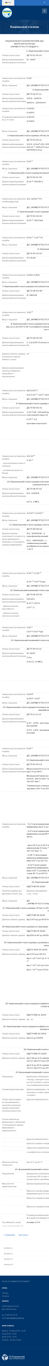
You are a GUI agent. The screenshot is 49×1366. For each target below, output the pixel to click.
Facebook (5, 1296)
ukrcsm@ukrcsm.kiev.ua (15, 1318)
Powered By (13, 1357)
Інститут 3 (8, 1259)
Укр (9, 3)
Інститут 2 (8, 1253)
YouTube (5, 1293)
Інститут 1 (8, 1248)
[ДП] (7, 13)
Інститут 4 (8, 1264)
